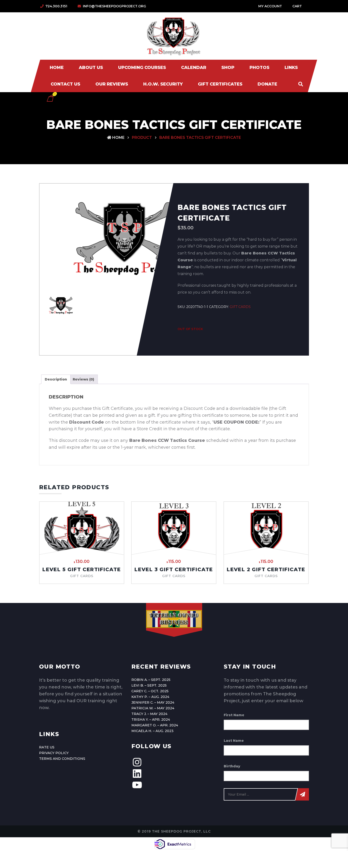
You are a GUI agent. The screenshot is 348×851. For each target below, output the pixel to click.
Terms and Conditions (62, 758)
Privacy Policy (54, 753)
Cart (297, 6)
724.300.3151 (56, 6)
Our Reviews (111, 84)
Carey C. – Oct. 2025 (150, 691)
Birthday (232, 766)
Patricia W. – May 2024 (152, 708)
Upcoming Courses (142, 67)
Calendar (193, 67)
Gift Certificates (220, 84)
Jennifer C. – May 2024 (152, 702)
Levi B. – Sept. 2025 (149, 685)
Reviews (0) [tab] (83, 379)
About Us (91, 67)
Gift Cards (240, 307)
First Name (234, 715)
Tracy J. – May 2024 (149, 714)
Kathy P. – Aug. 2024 (150, 697)
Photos (259, 67)
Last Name (234, 740)
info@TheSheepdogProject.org (114, 6)
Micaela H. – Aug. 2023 (152, 731)
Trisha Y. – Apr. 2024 (150, 719)
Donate (267, 84)
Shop (227, 67)
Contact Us (65, 84)
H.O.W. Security (163, 84)
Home (57, 67)
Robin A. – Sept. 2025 (150, 680)
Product (142, 137)
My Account (270, 6)
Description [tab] (56, 379)
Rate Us (46, 747)
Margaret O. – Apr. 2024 (154, 725)
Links (291, 67)
